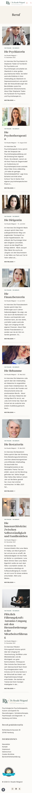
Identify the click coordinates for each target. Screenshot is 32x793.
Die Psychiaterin (14, 52)
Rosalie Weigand (11, 55)
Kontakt (5, 747)
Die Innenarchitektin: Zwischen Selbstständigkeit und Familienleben (16, 529)
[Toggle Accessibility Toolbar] (3, 790)
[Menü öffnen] (27, 3)
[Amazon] (19, 788)
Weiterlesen (9, 100)
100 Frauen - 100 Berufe (11, 48)
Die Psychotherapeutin (15, 135)
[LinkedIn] (16, 788)
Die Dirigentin (13, 220)
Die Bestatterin (13, 444)
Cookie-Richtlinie (8, 754)
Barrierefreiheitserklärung (11, 757)
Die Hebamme (13, 371)
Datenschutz (6, 752)
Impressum (6, 749)
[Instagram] (12, 788)
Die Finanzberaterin (14, 295)
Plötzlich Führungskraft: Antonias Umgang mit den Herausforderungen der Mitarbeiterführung (15, 625)
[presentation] (16, 36)
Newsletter (6, 744)
